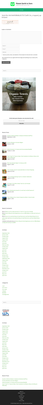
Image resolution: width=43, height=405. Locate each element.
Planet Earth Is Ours (24, 3)
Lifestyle (4, 291)
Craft (3, 286)
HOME (21, 399)
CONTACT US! (21, 396)
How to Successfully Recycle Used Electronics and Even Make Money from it (22, 216)
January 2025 (5, 234)
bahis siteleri (5, 218)
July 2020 (4, 262)
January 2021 (5, 255)
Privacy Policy (21, 400)
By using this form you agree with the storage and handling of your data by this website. (20, 58)
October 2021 (5, 246)
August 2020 (5, 260)
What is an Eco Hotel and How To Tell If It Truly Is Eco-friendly (19, 211)
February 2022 (5, 245)
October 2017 (5, 270)
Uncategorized (5, 294)
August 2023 (5, 240)
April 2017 (4, 275)
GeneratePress (29, 403)
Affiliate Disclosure (21, 393)
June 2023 (4, 243)
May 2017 (4, 273)
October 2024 (5, 236)
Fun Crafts (4, 289)
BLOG (21, 394)
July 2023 (4, 241)
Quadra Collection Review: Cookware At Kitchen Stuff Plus (14, 379)
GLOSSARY (21, 397)
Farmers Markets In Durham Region (10, 380)
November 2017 (5, 268)
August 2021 (5, 248)
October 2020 (5, 256)
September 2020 (6, 258)
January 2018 (5, 267)
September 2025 (6, 233)
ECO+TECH (4, 287)
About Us (21, 391)
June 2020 (4, 263)
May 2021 (4, 251)
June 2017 (4, 272)
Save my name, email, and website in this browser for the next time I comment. (20, 54)
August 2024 (5, 238)
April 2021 (4, 253)
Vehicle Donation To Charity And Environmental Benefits (14, 382)
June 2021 (4, 250)
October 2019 (5, 265)
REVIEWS (4, 292)
